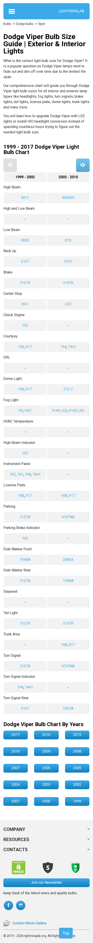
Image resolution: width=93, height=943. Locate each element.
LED (68, 304)
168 (21, 347)
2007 (16, 768)
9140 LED (59, 410)
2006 (46, 768)
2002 (77, 784)
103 (25, 325)
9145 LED (76, 410)
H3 (21, 410)
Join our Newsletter (46, 882)
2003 (46, 784)
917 (29, 347)
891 (25, 304)
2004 (16, 784)
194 (63, 347)
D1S (68, 240)
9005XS (68, 198)
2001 (16, 801)
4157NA (68, 517)
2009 (46, 751)
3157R (25, 283)
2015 (77, 735)
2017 (16, 735)
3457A (68, 708)
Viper (41, 24)
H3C (28, 410)
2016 (46, 735)
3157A (25, 517)
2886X (68, 559)
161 (20, 474)
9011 (25, 198)
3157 (25, 261)
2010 (16, 751)
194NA (25, 559)
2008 (77, 751)
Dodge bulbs (24, 24)
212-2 (68, 389)
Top (66, 933)
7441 (72, 347)
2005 (77, 768)
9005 (25, 240)
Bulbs (7, 24)
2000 (46, 801)
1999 (77, 801)
